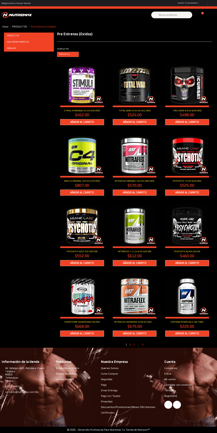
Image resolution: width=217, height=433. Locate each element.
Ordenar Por (63, 49)
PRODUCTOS (13, 36)
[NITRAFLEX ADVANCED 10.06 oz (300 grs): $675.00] (134, 305)
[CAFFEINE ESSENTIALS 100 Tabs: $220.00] (187, 305)
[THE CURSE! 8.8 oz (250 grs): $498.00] (187, 94)
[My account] (195, 15)
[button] (201, 15)
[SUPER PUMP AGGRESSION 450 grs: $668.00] (82, 305)
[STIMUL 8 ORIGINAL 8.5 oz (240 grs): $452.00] (82, 94)
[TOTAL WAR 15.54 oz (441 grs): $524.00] (134, 94)
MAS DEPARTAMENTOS (18, 42)
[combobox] (172, 15)
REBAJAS (11, 48)
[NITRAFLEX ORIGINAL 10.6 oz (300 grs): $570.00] (134, 164)
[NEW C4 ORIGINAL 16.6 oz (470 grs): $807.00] (82, 164)
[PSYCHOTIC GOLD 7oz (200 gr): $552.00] (82, 235)
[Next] (211, 344)
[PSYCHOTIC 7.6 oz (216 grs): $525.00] (187, 164)
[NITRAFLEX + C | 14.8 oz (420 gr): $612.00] (134, 235)
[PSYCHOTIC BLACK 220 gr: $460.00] (187, 235)
